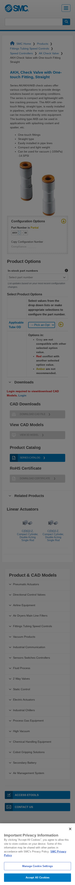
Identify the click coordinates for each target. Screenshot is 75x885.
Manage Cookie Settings (37, 866)
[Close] (70, 829)
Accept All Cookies (37, 877)
